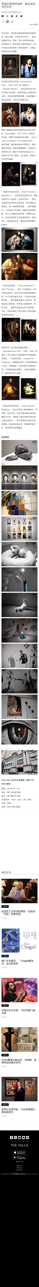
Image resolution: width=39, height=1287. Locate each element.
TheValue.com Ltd (19, 1174)
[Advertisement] (19, 837)
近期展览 (5, 956)
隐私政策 (19, 1170)
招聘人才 (19, 1168)
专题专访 (5, 906)
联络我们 (19, 1166)
